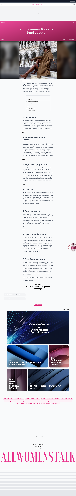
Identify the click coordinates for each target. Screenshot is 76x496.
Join (74, 4)
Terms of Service (38, 448)
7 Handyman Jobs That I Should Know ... (61, 401)
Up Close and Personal (31, 108)
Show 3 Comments (38, 304)
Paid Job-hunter (30, 106)
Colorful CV (29, 99)
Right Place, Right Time (31, 103)
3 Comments (65, 39)
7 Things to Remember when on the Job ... (41, 401)
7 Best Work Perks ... (8, 398)
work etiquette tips (19, 398)
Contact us (38, 439)
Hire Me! (28, 104)
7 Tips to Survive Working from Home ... (50, 398)
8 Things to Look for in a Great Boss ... (50, 403)
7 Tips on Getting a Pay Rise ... (32, 398)
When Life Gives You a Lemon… (32, 101)
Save (24, 80)
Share (29, 80)
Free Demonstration (31, 110)
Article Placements (38, 442)
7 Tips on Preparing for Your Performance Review (28, 403)
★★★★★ (73, 22)
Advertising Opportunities (38, 444)
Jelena (2, 39)
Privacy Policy (38, 446)
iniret (68, 309)
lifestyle (3, 22)
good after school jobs (67, 398)
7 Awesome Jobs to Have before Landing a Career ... (17, 401)
